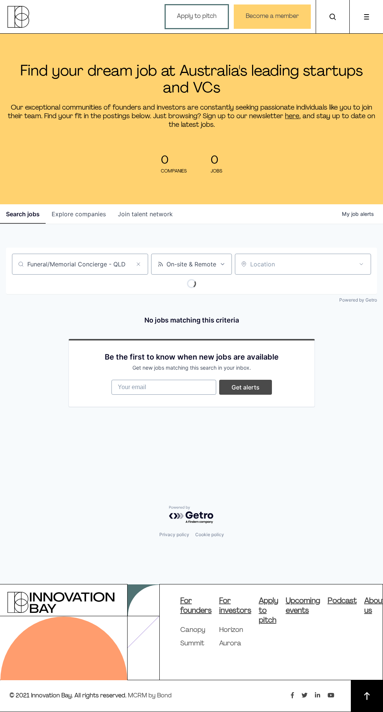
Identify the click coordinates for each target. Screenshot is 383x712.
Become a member (272, 16)
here (292, 116)
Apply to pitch (197, 16)
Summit (192, 644)
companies (79, 214)
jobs (23, 214)
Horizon (231, 630)
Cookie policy (209, 534)
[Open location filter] (361, 264)
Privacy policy (174, 534)
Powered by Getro (358, 300)
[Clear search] (138, 264)
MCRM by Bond (150, 696)
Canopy (192, 630)
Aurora (230, 644)
